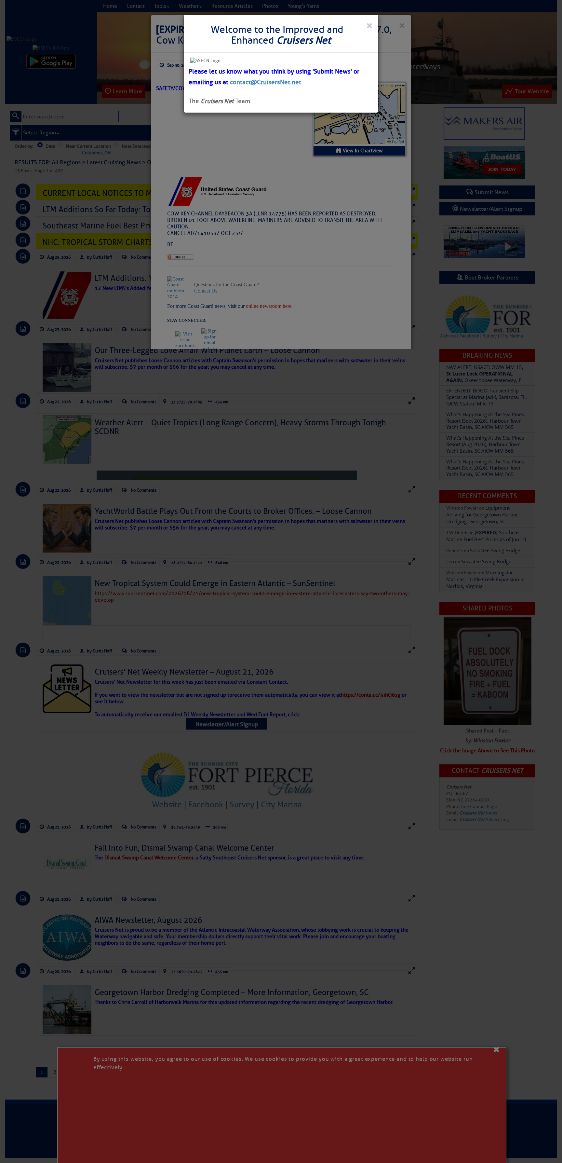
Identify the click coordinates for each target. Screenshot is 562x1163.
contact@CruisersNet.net (265, 82)
